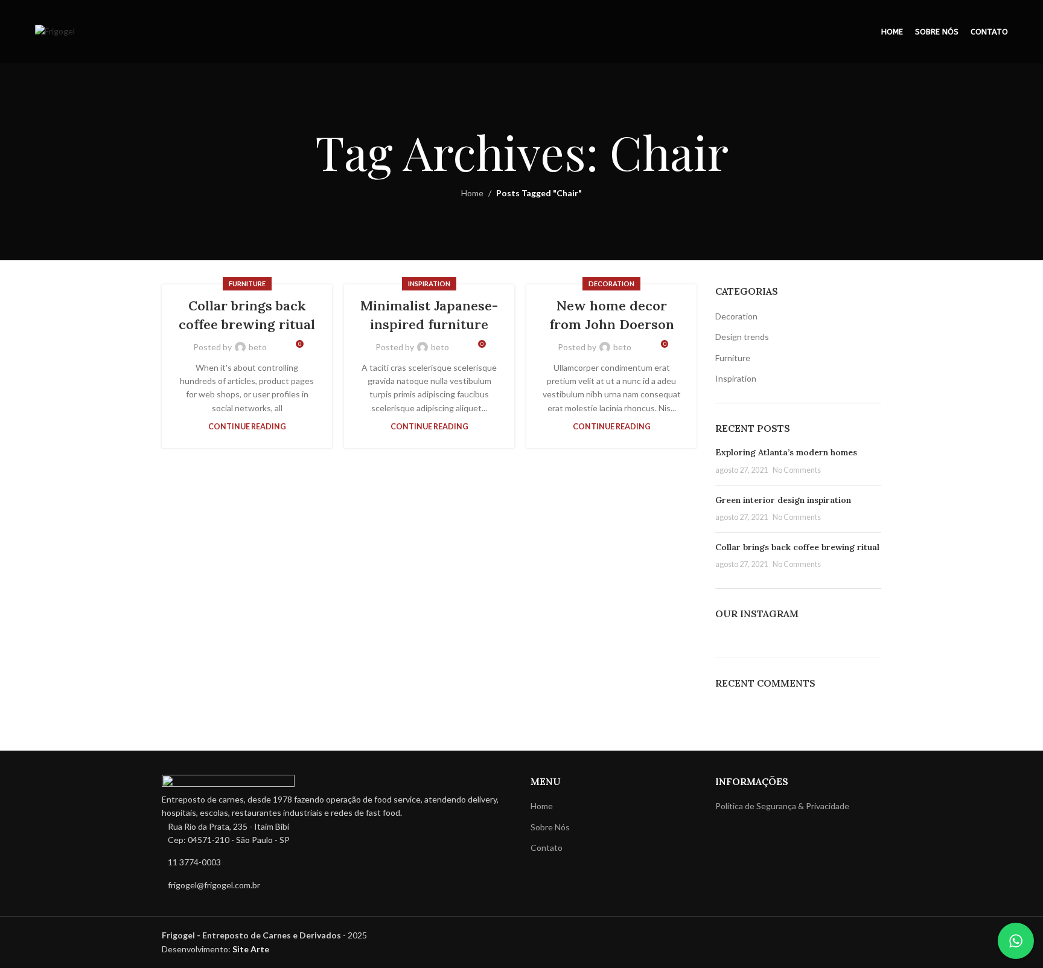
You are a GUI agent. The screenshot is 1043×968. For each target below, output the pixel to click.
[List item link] (337, 862)
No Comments (797, 470)
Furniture (247, 283)
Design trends (742, 337)
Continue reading (247, 426)
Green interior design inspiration (783, 500)
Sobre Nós (550, 827)
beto (258, 347)
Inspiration (429, 283)
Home (472, 193)
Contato (547, 847)
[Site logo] (55, 30)
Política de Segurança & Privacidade (782, 806)
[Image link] (228, 782)
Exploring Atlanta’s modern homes (786, 452)
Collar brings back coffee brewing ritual (797, 547)
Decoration (611, 283)
